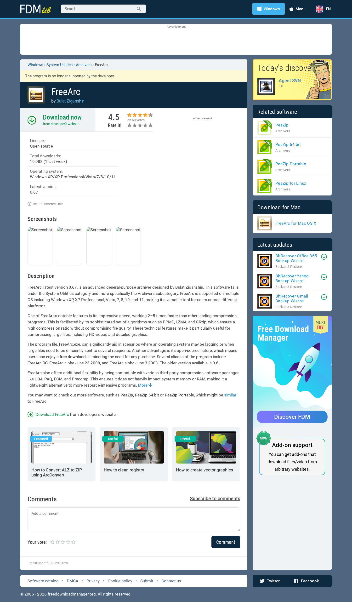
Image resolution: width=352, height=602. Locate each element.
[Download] (324, 257)
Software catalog (43, 581)
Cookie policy (120, 581)
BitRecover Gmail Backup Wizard (291, 298)
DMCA (72, 581)
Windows (35, 65)
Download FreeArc (52, 414)
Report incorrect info (48, 204)
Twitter (273, 581)
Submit (146, 581)
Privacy (93, 581)
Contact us (171, 581)
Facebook (310, 581)
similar (230, 395)
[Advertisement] (176, 39)
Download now (62, 117)
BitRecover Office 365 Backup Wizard (296, 258)
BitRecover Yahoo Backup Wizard (292, 278)
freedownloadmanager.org (72, 594)
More (143, 385)
